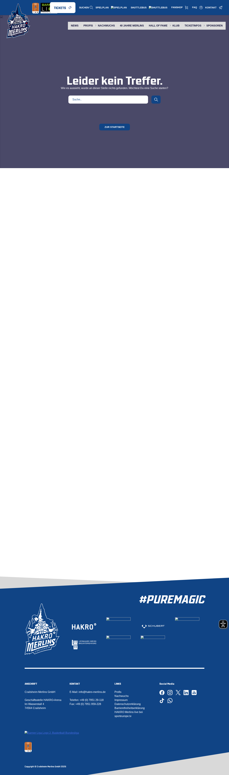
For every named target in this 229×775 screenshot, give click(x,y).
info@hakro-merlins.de (92, 692)
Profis (117, 692)
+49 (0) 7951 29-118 (92, 700)
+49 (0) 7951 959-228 (88, 704)
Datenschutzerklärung (127, 704)
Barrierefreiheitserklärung (129, 708)
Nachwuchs (121, 696)
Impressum (121, 700)
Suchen (84, 7)
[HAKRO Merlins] (18, 21)
